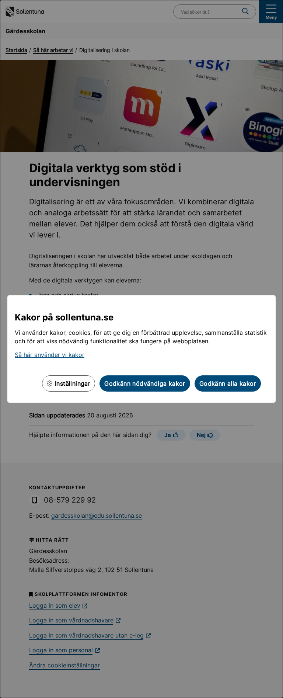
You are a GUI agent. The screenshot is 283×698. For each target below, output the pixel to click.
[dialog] (141, 349)
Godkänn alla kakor (227, 383)
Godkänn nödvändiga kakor (144, 383)
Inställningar (72, 383)
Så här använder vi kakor (49, 354)
